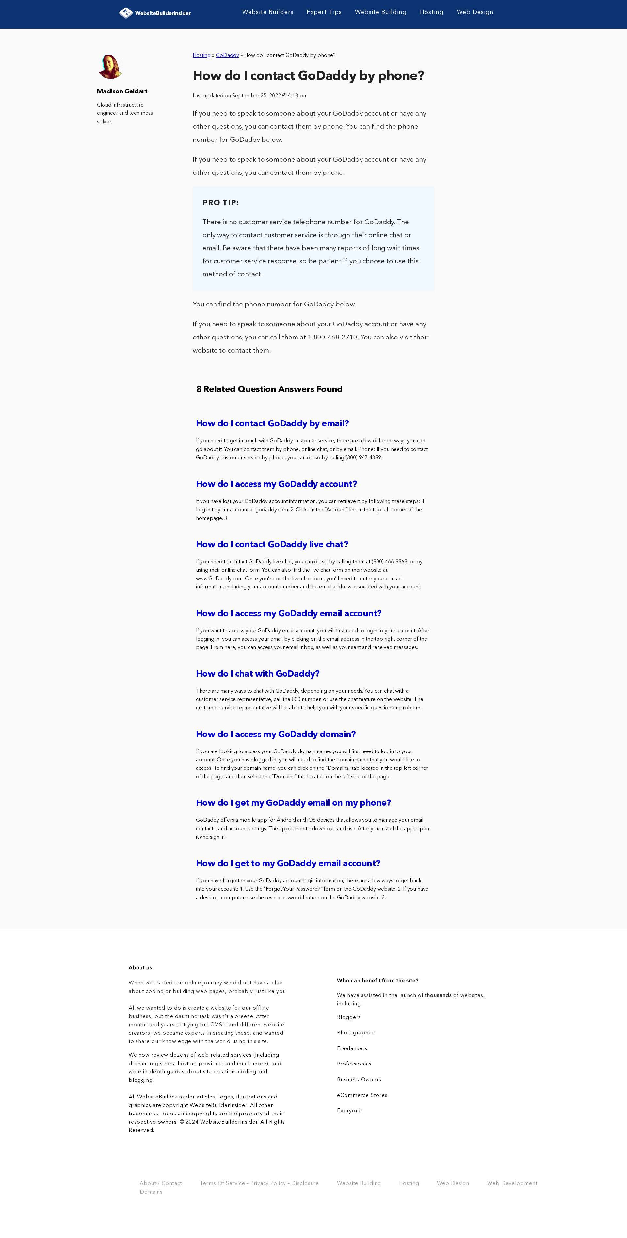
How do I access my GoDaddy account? (276, 484)
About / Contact (161, 1183)
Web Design (475, 12)
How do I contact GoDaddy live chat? (272, 545)
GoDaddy (227, 55)
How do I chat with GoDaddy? (258, 674)
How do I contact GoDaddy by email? (272, 424)
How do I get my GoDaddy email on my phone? (293, 803)
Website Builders (268, 12)
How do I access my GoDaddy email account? (288, 614)
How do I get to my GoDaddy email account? (288, 864)
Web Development (512, 1183)
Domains (151, 1192)
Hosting (432, 12)
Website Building (381, 12)
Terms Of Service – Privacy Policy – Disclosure (259, 1183)
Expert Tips (324, 12)
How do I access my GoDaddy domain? (276, 735)
